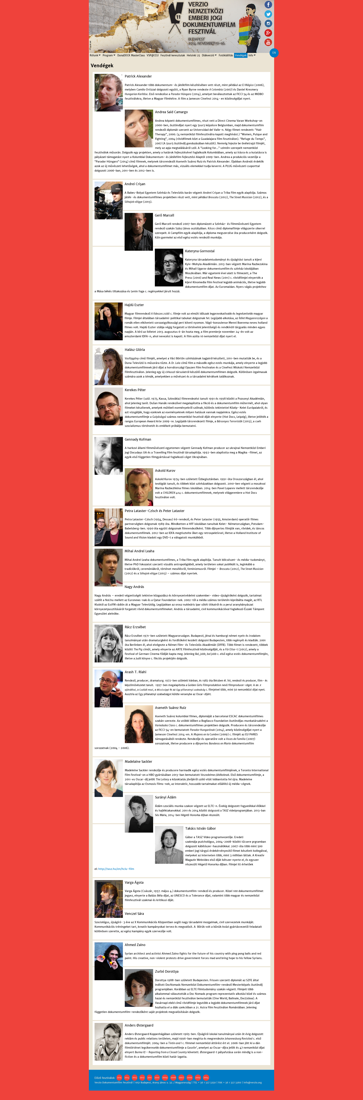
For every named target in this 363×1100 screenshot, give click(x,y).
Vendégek (241, 55)
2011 (149, 1077)
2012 (142, 1077)
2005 (197, 1077)
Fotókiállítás (226, 55)
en (274, 52)
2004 (206, 1077)
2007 (181, 1077)
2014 (127, 1077)
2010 (157, 1077)
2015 (119, 1077)
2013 (134, 1077)
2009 (165, 1077)
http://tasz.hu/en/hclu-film (116, 869)
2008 (173, 1077)
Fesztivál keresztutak (173, 55)
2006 (189, 1077)
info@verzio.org (253, 1082)
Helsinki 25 (193, 55)
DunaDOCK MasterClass (131, 55)
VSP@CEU (153, 55)
